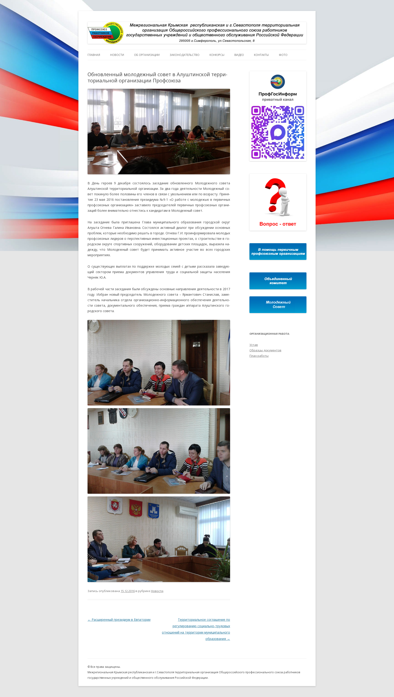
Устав (253, 345)
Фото (283, 55)
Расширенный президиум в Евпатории (119, 619)
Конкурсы (217, 55)
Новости (117, 55)
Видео (239, 55)
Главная (94, 55)
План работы (259, 356)
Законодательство (185, 55)
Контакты (261, 55)
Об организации (147, 55)
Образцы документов (265, 350)
